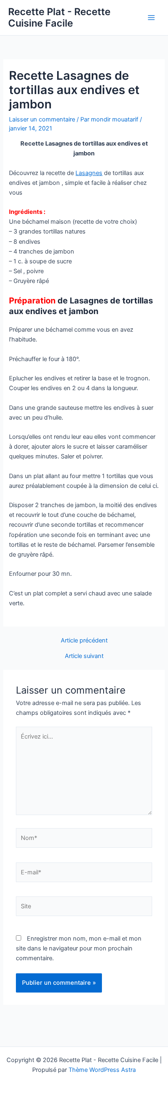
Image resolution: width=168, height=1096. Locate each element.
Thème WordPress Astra (102, 1070)
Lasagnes (88, 173)
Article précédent (84, 641)
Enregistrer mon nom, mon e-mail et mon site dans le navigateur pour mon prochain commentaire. (78, 948)
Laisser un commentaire (42, 119)
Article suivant (84, 656)
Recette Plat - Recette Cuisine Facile (59, 17)
